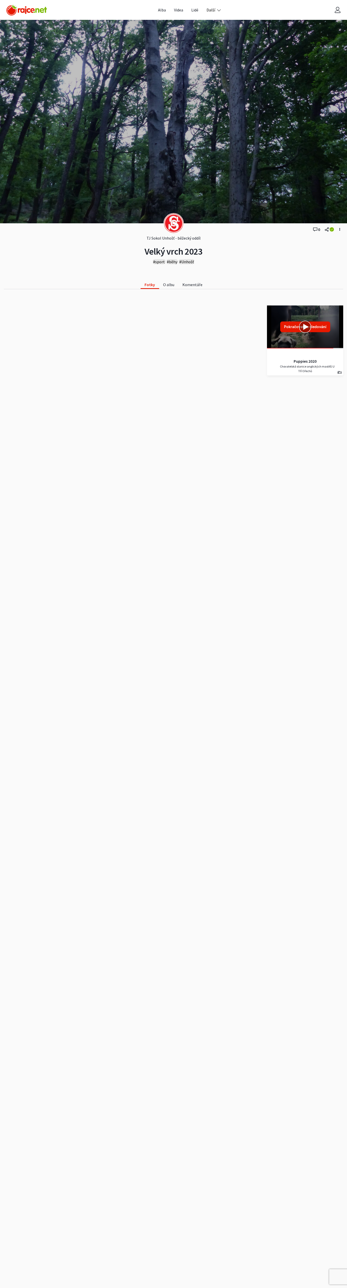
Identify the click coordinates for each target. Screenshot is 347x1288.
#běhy (172, 261)
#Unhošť (186, 261)
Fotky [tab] (150, 284)
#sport (159, 261)
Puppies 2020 (305, 361)
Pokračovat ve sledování (305, 327)
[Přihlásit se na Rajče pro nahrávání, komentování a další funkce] (338, 9)
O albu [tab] (168, 284)
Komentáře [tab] (192, 284)
